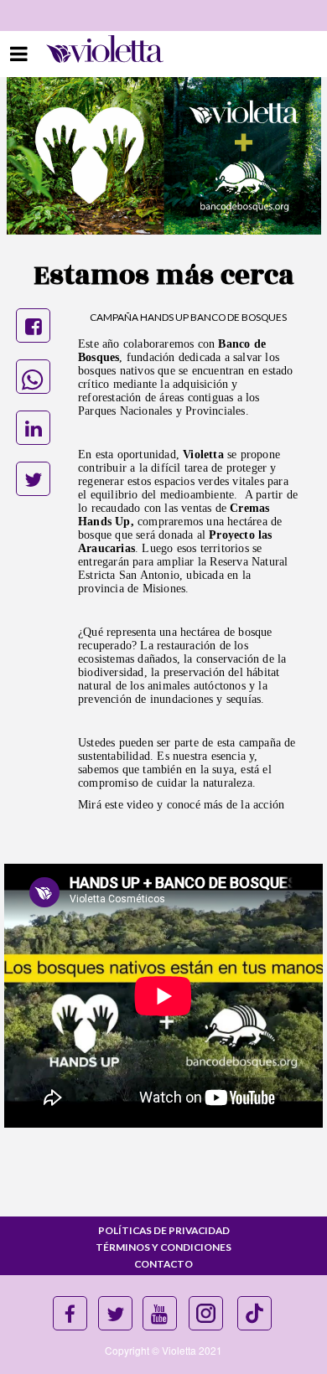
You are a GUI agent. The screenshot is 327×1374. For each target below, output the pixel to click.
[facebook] (33, 325)
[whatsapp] (33, 376)
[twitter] (33, 479)
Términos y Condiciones (163, 1247)
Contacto (163, 1264)
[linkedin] (33, 428)
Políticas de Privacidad (164, 1230)
